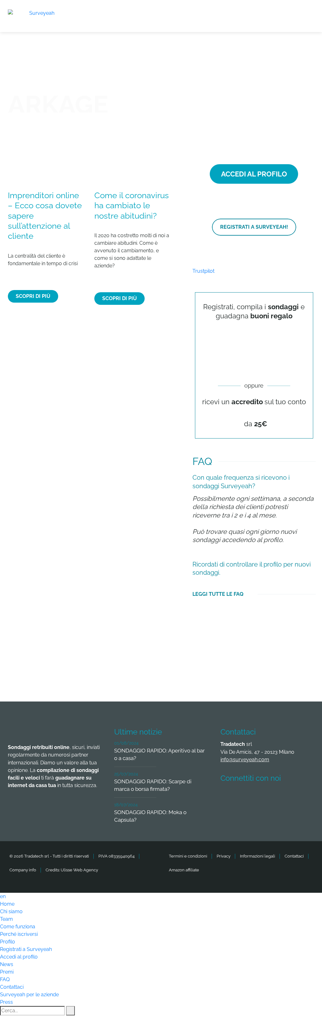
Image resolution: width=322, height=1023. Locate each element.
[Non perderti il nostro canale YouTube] (228, 813)
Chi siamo (11, 911)
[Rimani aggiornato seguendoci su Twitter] (252, 796)
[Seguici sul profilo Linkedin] (275, 796)
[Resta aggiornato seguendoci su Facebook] (228, 796)
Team (6, 919)
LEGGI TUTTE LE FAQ (217, 594)
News (6, 964)
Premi (7, 972)
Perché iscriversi (19, 934)
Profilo (7, 942)
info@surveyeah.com (244, 760)
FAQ (5, 979)
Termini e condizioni (188, 856)
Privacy (223, 856)
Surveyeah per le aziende (29, 995)
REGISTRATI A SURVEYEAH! (254, 227)
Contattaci (294, 856)
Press (6, 1002)
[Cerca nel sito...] (70, 1010)
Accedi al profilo (19, 957)
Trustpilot (203, 271)
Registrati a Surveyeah (26, 949)
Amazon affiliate (184, 870)
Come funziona (17, 927)
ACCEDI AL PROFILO (254, 174)
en (3, 896)
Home (7, 904)
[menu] (309, 12)
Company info (22, 870)
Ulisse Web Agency (79, 870)
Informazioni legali (257, 856)
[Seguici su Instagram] (298, 796)
